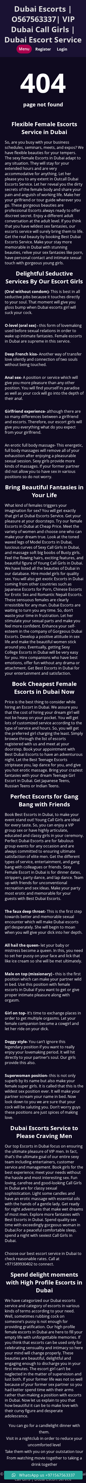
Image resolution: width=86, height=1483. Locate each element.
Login (62, 49)
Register (43, 49)
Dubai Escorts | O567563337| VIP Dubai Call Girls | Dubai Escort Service (43, 24)
